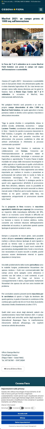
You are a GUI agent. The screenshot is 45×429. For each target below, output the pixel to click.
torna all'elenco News (14, 369)
